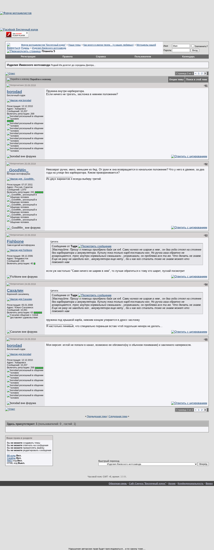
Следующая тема (118, 416)
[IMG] (10, 460)
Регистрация (28, 56)
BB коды (11, 455)
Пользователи (143, 56)
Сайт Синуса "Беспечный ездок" (147, 483)
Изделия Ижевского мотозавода (49, 48)
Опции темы (176, 79)
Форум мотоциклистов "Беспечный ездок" (43, 45)
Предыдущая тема (97, 416)
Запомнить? (201, 46)
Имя (165, 46)
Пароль (167, 50)
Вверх (209, 483)
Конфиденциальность (191, 483)
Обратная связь (118, 483)
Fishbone (15, 241)
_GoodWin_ (17, 170)
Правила (67, 56)
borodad (14, 91)
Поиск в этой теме (196, 79)
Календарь (188, 56)
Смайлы (11, 458)
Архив (172, 483)
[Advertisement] (107, 518)
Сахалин (15, 290)
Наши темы (74, 45)
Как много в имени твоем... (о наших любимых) (108, 45)
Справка (101, 56)
